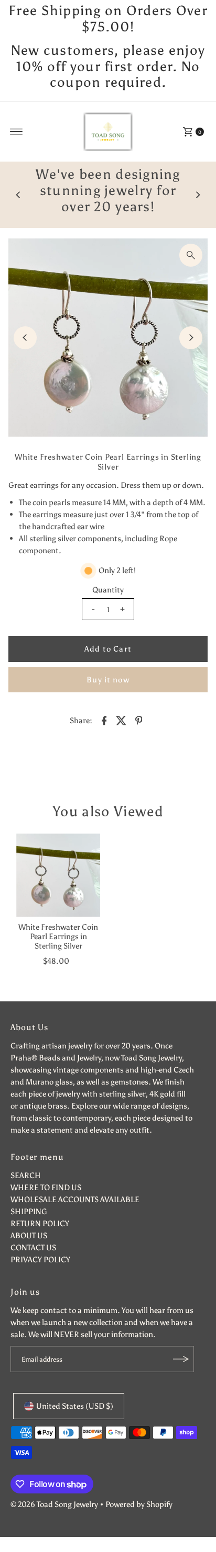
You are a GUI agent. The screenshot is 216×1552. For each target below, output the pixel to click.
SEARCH (25, 1175)
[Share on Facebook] (104, 719)
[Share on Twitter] (121, 719)
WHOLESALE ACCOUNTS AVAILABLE (74, 1199)
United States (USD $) (74, 1406)
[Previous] (18, 195)
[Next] (197, 195)
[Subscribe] (181, 1359)
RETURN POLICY (39, 1223)
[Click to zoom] (190, 255)
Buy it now (108, 679)
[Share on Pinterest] (139, 719)
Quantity (108, 590)
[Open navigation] (16, 132)
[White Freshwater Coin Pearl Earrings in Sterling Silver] (58, 875)
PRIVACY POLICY (40, 1259)
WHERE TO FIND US (45, 1187)
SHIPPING (28, 1211)
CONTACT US (33, 1247)
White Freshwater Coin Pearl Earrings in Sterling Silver (58, 936)
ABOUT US (28, 1235)
